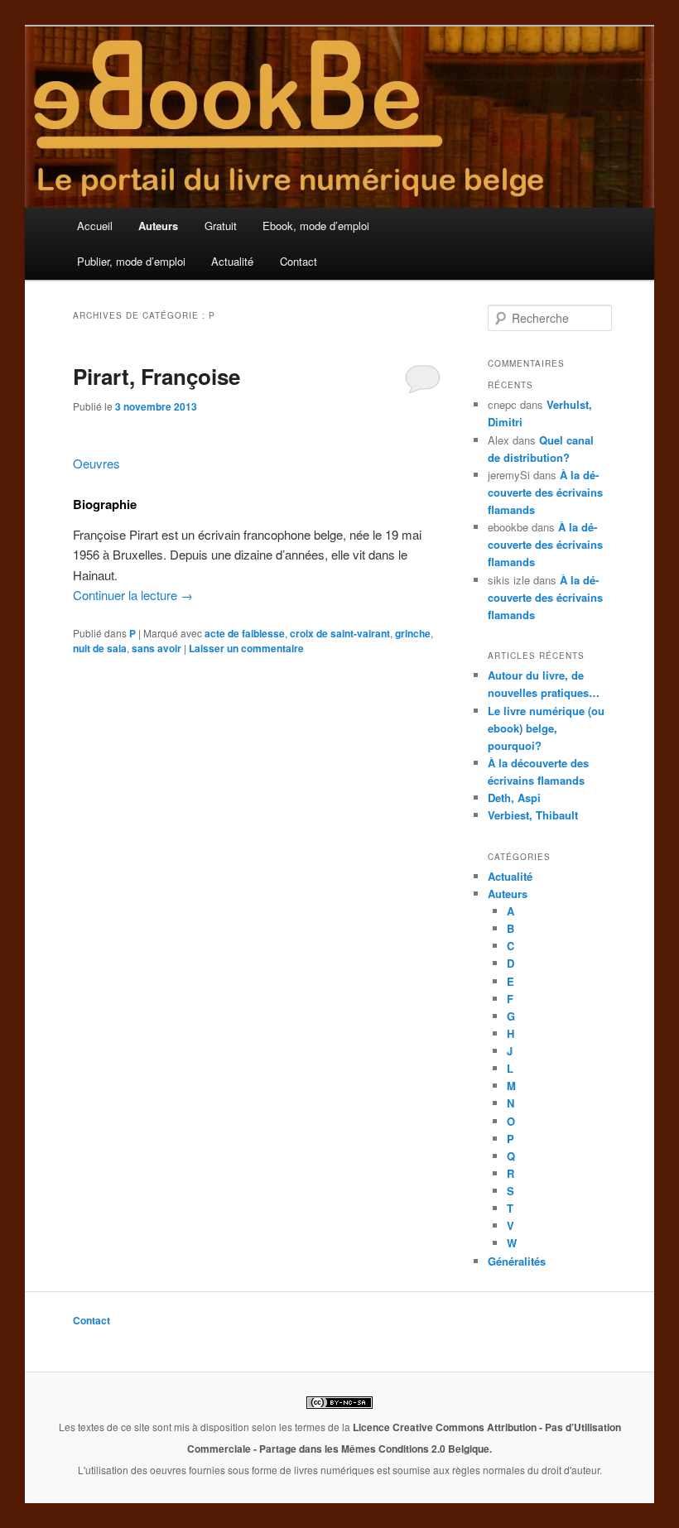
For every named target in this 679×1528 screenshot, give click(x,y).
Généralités (517, 1261)
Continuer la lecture (133, 594)
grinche (413, 633)
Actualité (232, 261)
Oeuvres (96, 463)
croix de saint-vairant (340, 633)
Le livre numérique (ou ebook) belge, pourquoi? (546, 728)
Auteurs (158, 225)
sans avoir (156, 648)
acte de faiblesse (245, 633)
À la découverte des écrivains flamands (545, 492)
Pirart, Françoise (156, 376)
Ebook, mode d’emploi (315, 225)
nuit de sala (100, 648)
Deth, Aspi (514, 797)
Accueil (95, 225)
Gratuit (221, 225)
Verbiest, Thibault (533, 815)
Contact (298, 261)
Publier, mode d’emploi (131, 261)
